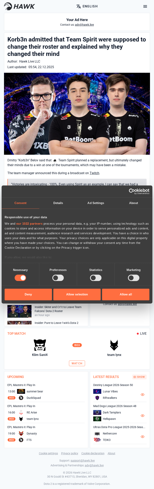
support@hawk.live (83, 460)
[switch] (58, 278)
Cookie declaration (92, 453)
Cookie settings (48, 453)
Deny (28, 294)
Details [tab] (58, 203)
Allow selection (77, 294)
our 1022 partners (29, 223)
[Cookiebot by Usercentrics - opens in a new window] (131, 191)
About (111, 453)
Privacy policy (69, 453)
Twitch (94, 173)
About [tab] (133, 203)
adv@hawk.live (94, 465)
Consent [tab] (20, 203)
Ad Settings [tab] (95, 203)
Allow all (126, 294)
